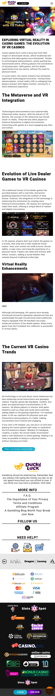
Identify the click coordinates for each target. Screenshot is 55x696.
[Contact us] (28, 552)
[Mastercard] (18, 589)
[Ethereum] (18, 580)
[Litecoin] (36, 575)
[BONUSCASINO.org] (35, 677)
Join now (35, 692)
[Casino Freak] (12, 677)
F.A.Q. (27, 495)
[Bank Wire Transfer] (36, 594)
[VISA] (36, 589)
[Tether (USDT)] (36, 580)
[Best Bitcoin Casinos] (13, 667)
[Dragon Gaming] (35, 561)
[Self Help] (16, 552)
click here (46, 483)
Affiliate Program (27, 506)
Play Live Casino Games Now (18, 449)
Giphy (4, 306)
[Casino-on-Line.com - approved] (31, 667)
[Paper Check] (27, 599)
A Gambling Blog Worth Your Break (27, 510)
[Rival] (15, 561)
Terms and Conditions (27, 503)
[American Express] (18, 594)
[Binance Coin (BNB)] (36, 585)
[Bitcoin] (18, 575)
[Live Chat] (39, 552)
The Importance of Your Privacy (27, 499)
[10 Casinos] (45, 667)
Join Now (27, 514)
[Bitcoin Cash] (18, 585)
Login (20, 692)
